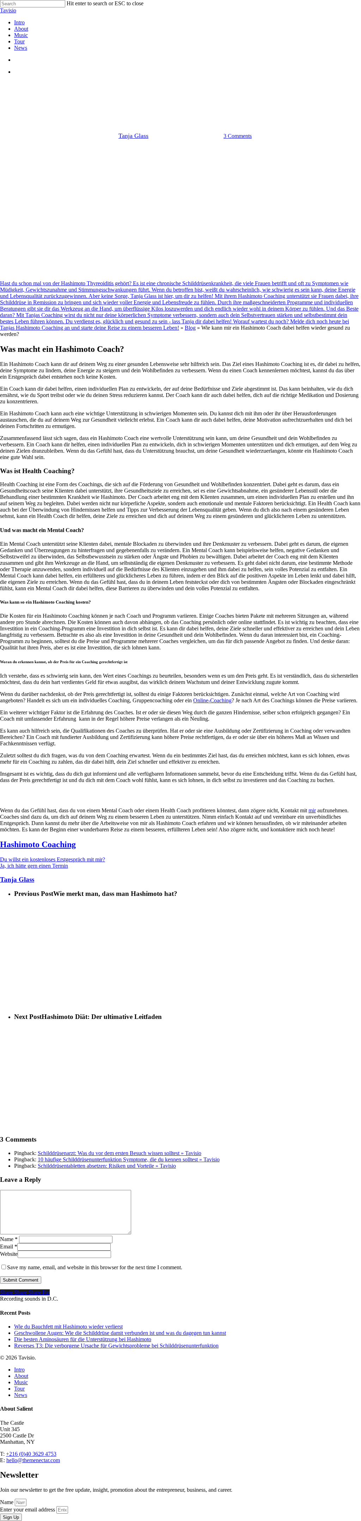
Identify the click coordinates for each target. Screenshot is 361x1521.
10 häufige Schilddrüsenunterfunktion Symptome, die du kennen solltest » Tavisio (129, 1159)
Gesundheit (180, 87)
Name (9, 1239)
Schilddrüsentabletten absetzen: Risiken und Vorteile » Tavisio (107, 1166)
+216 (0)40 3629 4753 (31, 1454)
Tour (19, 1389)
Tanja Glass (133, 135)
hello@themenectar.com (33, 1460)
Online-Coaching (212, 700)
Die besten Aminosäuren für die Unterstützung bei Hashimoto (82, 1339)
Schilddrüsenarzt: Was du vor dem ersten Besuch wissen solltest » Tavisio (119, 1153)
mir (312, 810)
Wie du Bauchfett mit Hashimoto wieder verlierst (68, 1327)
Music (21, 1382)
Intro (19, 1370)
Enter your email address (28, 1510)
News (20, 1395)
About (21, 1376)
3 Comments (238, 136)
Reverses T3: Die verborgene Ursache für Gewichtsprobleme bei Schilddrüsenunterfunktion (116, 1346)
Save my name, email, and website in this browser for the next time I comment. (94, 1267)
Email (8, 1247)
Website (9, 1254)
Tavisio (8, 10)
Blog (190, 328)
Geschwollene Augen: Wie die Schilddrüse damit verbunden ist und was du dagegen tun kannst (120, 1333)
